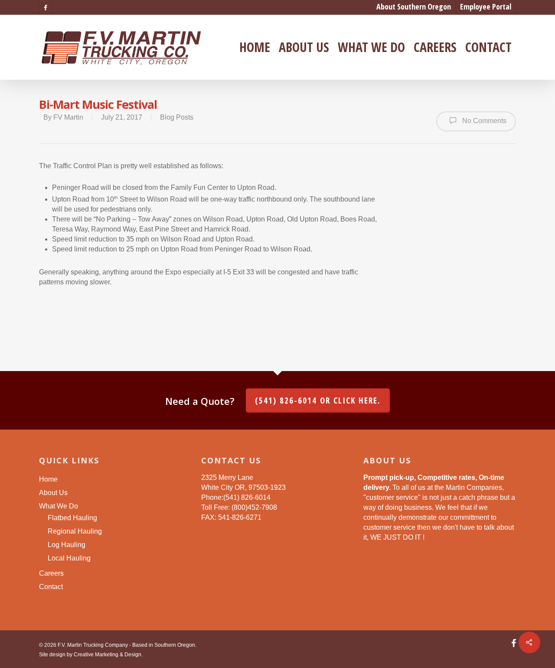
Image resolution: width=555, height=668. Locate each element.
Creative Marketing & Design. (108, 655)
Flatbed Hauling (72, 517)
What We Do (371, 47)
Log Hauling (66, 544)
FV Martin (68, 117)
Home (254, 47)
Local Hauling (69, 558)
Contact (488, 47)
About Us (304, 47)
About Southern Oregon (413, 6)
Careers (435, 47)
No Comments (483, 120)
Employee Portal (485, 6)
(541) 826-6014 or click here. (318, 400)
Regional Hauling (75, 531)
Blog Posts (176, 117)
